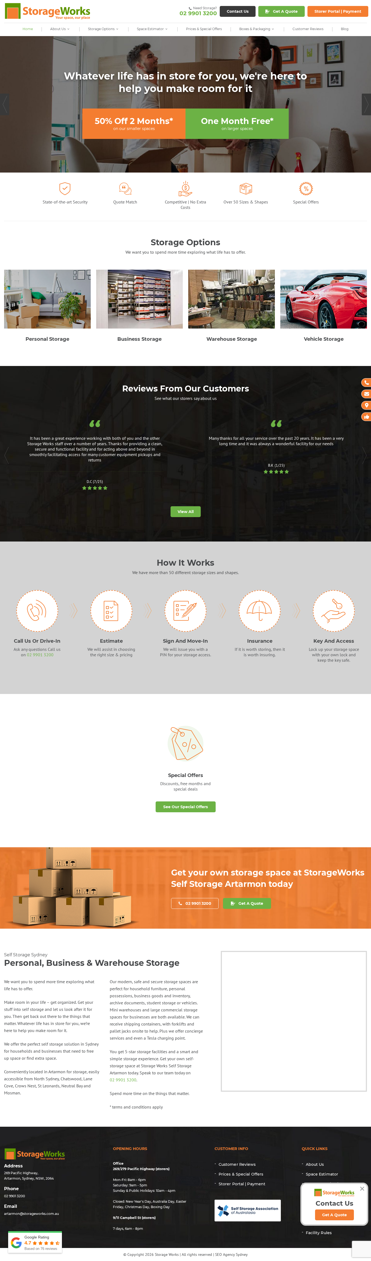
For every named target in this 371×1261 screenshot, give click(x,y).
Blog (344, 29)
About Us (58, 29)
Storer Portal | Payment (242, 1184)
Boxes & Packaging (254, 29)
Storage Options (101, 29)
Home (28, 29)
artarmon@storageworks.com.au (31, 1214)
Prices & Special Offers (204, 29)
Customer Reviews (308, 29)
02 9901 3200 (198, 11)
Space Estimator (150, 29)
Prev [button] (4, 104)
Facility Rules (319, 1232)
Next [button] (366, 104)
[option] (185, 104)
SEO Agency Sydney (231, 1254)
